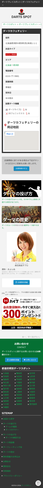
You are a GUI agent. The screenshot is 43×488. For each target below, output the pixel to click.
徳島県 (19, 398)
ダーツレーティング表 (12, 447)
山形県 (32, 376)
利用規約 (7, 471)
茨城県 (19, 379)
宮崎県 (19, 404)
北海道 (8, 65)
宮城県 (6, 376)
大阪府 (32, 392)
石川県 (32, 385)
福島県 (6, 379)
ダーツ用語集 (8, 442)
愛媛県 (32, 398)
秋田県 (19, 376)
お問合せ (7, 461)
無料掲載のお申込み (11, 456)
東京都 (32, 382)
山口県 (6, 398)
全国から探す (8, 419)
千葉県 (19, 382)
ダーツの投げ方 (9, 434)
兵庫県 (6, 395)
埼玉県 (6, 382)
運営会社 (7, 466)
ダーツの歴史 (8, 452)
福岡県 (6, 401)
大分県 (6, 404)
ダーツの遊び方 (9, 423)
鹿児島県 (33, 404)
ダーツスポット (26, 485)
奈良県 (19, 395)
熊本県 (32, 401)
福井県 (6, 388)
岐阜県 (19, 388)
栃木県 (32, 379)
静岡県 (32, 388)
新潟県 (19, 385)
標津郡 (16, 65)
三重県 (19, 392)
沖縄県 (6, 407)
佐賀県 (19, 401)
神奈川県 (7, 385)
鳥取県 (32, 395)
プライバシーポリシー (12, 476)
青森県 (19, 373)
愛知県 (6, 392)
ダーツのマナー (12, 429)
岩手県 (32, 373)
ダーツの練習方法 (13, 437)
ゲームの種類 (11, 426)
